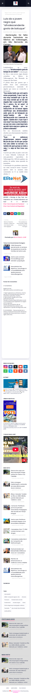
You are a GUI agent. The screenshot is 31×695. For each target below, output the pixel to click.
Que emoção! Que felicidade (18, 608)
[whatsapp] (5, 371)
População (6, 608)
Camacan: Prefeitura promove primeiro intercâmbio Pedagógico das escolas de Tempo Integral (19, 509)
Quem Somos (14, 688)
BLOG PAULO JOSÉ (7, 32)
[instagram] (5, 366)
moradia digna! (16, 602)
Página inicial (8, 12)
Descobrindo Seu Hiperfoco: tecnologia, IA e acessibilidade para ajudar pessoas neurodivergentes (19, 270)
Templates (15, 692)
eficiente (24, 597)
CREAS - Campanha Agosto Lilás (12, 597)
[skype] (10, 371)
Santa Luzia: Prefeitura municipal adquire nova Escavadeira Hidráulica (18, 521)
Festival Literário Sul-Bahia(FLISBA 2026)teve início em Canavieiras (18, 551)
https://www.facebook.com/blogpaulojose (13, 206)
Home (7, 688)
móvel (23, 602)
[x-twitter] (15, 366)
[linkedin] (25, 366)
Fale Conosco (22, 688)
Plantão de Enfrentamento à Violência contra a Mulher (19, 560)
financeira (6, 599)
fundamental (7, 602)
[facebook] (10, 366)
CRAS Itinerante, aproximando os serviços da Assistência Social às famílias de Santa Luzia (19, 248)
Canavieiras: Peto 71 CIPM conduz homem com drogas (19, 531)
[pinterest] (20, 371)
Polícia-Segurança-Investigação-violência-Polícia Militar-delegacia (14, 606)
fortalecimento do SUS (17, 599)
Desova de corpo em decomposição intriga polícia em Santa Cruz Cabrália (18, 473)
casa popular (7, 594)
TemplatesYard (16, 691)
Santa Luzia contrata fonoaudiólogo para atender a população (18, 259)
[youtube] (20, 366)
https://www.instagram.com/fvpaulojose (13, 204)
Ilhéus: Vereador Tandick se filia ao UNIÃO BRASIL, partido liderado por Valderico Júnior (18, 497)
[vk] (25, 371)
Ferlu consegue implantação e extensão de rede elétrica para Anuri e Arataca (19, 485)
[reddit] (15, 371)
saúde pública (7, 611)
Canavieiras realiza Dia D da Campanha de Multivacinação (19, 541)
